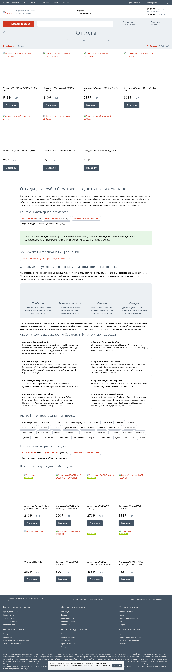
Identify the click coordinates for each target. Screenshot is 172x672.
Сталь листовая (9, 615)
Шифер (122, 625)
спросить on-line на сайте (86, 218)
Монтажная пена (68, 637)
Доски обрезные (67, 618)
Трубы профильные (11, 621)
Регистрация (152, 3)
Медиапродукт (158, 599)
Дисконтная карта (136, 3)
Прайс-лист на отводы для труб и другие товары (44, 258)
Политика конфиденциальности (20, 601)
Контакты (55, 3)
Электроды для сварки (12, 643)
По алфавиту (8, 46)
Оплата (6, 3)
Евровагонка (66, 625)
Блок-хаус (65, 612)
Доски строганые (68, 621)
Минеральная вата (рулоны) (130, 637)
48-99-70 (151, 9)
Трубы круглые (9, 618)
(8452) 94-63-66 (52, 218)
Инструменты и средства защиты (16, 640)
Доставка (15, 3)
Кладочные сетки (126, 612)
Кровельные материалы (128, 634)
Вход (166, 3)
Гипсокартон (66, 634)
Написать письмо (79, 599)
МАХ (136, 11)
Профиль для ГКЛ (68, 643)
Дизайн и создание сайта (140, 599)
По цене (21, 46)
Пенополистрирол (126, 647)
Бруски (64, 615)
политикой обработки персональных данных (83, 668)
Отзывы (33, 3)
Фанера (64, 647)
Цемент (122, 621)
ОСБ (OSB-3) (65, 640)
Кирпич (122, 615)
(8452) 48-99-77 (29, 218)
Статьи (24, 3)
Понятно (117, 665)
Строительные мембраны (129, 640)
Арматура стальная (10, 612)
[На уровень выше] (4, 32)
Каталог (20, 23)
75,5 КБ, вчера (129, 23)
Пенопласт (123, 643)
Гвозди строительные (11, 634)
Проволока (7, 637)
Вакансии (65, 3)
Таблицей (165, 46)
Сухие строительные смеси (129, 618)
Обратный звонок (96, 599)
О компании (44, 3)
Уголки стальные (9, 625)
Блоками (153, 46)
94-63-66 (151, 14)
